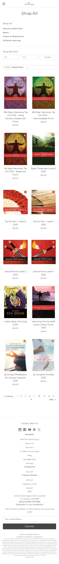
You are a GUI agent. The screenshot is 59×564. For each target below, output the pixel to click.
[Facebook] (24, 429)
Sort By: (8, 67)
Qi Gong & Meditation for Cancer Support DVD (15, 377)
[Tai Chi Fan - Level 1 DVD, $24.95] (43, 202)
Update (47, 57)
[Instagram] (20, 429)
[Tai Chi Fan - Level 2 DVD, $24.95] (15, 202)
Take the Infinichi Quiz (29, 439)
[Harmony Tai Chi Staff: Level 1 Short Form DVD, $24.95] (43, 302)
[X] (39, 429)
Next (51, 399)
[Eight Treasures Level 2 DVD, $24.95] (43, 149)
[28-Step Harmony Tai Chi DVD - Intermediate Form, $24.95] (43, 93)
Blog (30, 455)
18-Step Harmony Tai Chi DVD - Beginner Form (15, 171)
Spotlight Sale (29, 459)
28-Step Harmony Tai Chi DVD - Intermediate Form (43, 115)
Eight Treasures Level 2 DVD (43, 170)
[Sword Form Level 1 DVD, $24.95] (43, 252)
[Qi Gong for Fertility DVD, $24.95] (43, 355)
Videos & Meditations (13, 36)
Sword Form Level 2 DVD (15, 273)
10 (30, 396)
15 (53, 396)
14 (49, 396)
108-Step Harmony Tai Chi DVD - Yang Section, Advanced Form (15, 117)
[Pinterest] (34, 429)
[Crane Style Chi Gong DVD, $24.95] (15, 302)
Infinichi (29, 480)
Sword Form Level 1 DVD (43, 273)
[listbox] (20, 67)
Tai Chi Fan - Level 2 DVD (15, 223)
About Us (30, 443)
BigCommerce (34, 534)
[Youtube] (29, 429)
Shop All (29, 472)
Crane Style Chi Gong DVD (15, 323)
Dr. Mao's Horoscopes (29, 451)
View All (29, 488)
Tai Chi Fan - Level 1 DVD (43, 223)
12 (39, 396)
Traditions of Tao (29, 484)
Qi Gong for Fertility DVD (43, 376)
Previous (9, 396)
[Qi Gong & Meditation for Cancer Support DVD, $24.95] (15, 355)
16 (31, 399)
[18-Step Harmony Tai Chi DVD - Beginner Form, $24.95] (15, 149)
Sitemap (29, 463)
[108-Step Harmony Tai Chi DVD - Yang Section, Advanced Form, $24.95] (15, 93)
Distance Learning (11, 40)
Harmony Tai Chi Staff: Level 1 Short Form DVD (43, 324)
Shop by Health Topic (13, 28)
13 (44, 396)
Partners (30, 447)
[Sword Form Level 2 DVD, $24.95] (15, 252)
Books (6, 32)
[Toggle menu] (4, 4)
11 (34, 396)
